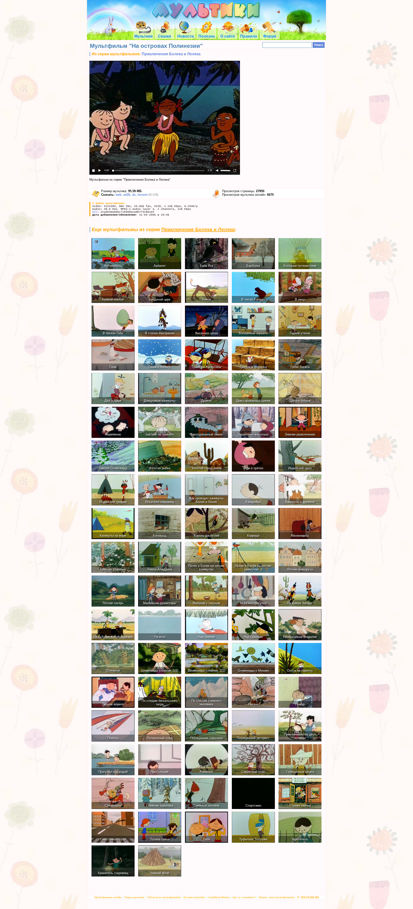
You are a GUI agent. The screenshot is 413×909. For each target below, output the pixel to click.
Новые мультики (134, 897)
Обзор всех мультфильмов (163, 897)
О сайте (227, 36)
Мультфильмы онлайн (107, 897)
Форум (269, 36)
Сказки (164, 36)
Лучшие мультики (194, 897)
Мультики (143, 36)
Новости (185, 36)
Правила (248, 36)
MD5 (94, 212)
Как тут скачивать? (244, 897)
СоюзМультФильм (219, 897)
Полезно (206, 36)
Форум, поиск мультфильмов (276, 897)
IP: (308, 897)
